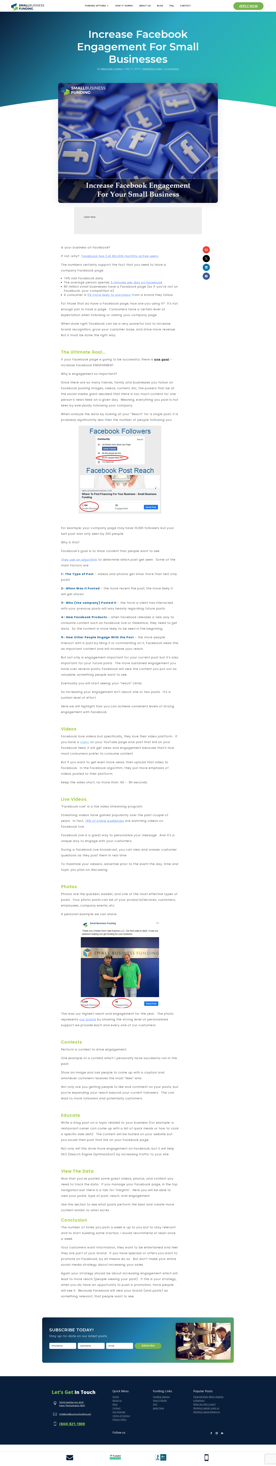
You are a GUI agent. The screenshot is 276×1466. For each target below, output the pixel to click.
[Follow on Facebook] (211, 1433)
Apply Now (248, 6)
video (84, 742)
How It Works (124, 5)
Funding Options (95, 5)
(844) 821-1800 (72, 1423)
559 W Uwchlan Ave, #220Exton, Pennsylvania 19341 (72, 1404)
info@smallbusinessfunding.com (75, 1414)
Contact (185, 5)
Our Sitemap (118, 1411)
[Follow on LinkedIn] (222, 1433)
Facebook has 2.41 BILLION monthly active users (119, 256)
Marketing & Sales (152, 68)
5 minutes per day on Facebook (136, 282)
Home (115, 1396)
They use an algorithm (79, 560)
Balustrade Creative (112, 68)
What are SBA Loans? (204, 1404)
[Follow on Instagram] (217, 1433)
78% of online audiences (104, 821)
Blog (160, 5)
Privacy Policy (119, 1419)
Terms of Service (121, 1415)
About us (117, 1400)
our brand (87, 1019)
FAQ (171, 5)
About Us (145, 5)
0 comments (172, 68)
